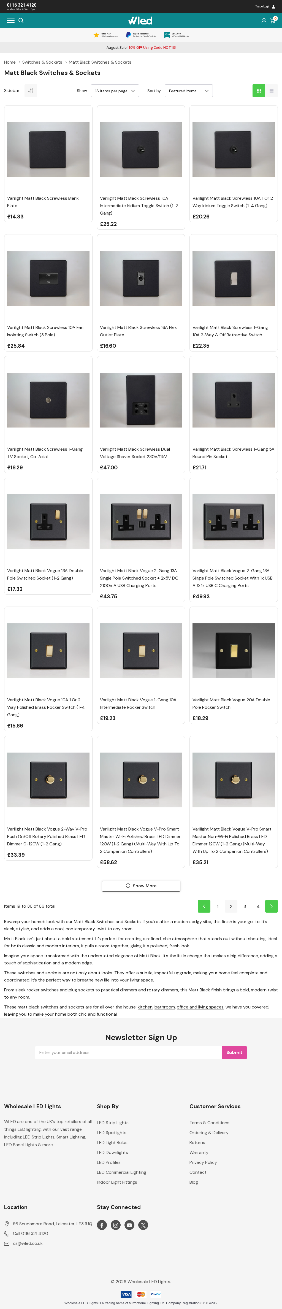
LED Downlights (112, 1152)
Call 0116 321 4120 (30, 1233)
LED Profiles (109, 1162)
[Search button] (20, 20)
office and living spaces (200, 1007)
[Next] (271, 906)
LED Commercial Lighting (121, 1172)
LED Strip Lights (113, 1123)
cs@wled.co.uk (28, 1243)
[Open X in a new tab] (143, 1225)
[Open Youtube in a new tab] (129, 1225)
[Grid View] (259, 90)
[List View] (271, 90)
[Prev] (204, 906)
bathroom (164, 1007)
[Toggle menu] (11, 20)
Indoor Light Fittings (117, 1182)
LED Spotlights (111, 1132)
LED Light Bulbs (112, 1142)
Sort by (154, 91)
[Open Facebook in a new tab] (102, 1225)
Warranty (198, 1152)
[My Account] (264, 20)
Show (82, 91)
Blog (193, 1182)
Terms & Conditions (209, 1123)
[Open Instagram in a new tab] (115, 1225)
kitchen (145, 1007)
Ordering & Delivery (209, 1132)
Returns (197, 1142)
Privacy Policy (203, 1162)
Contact (198, 1172)
